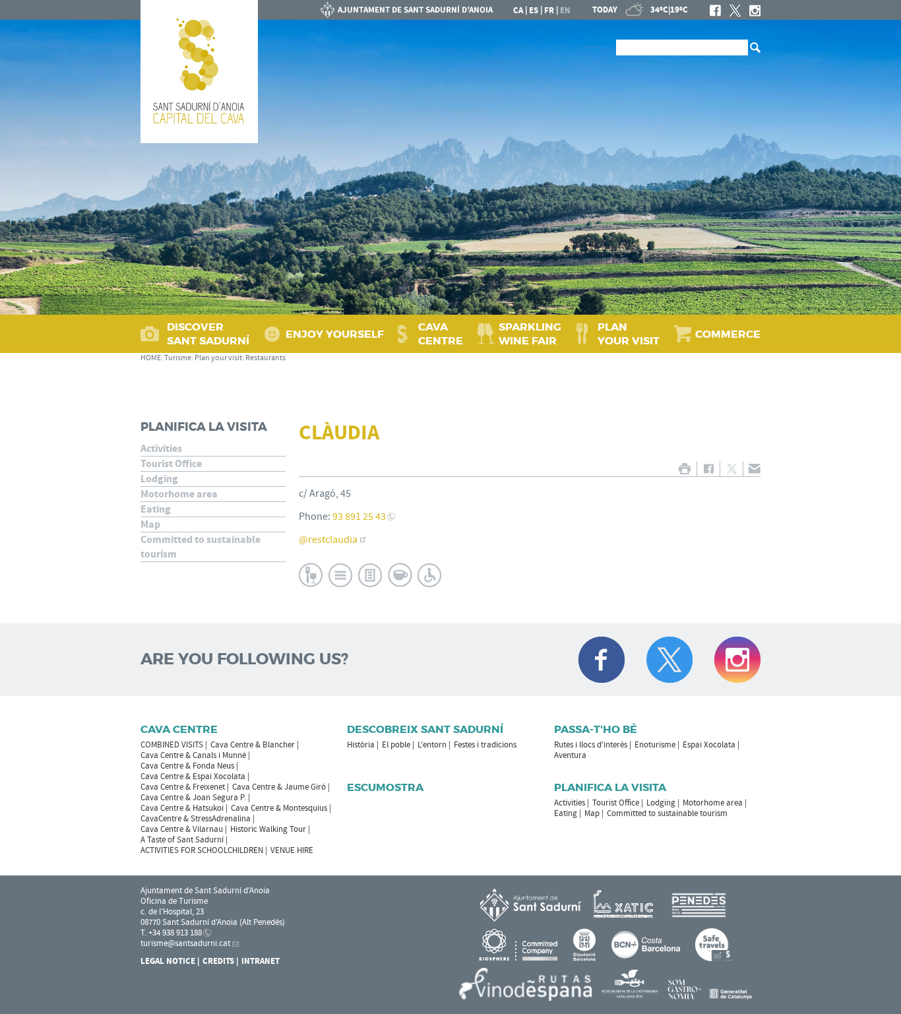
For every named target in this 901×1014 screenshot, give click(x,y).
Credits (218, 961)
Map (150, 524)
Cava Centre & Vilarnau (181, 829)
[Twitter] (735, 10)
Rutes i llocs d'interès (590, 745)
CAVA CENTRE (440, 334)
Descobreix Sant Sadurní (425, 729)
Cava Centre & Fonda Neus (187, 766)
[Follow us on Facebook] (601, 660)
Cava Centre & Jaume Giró (279, 787)
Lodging (159, 479)
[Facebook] (715, 10)
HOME (150, 358)
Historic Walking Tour (268, 829)
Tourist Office (171, 464)
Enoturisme (655, 745)
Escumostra (385, 787)
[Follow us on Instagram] (737, 660)
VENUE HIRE (291, 850)
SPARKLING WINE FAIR (530, 334)
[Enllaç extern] (626, 904)
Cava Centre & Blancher (252, 745)
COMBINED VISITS (171, 745)
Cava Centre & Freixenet (182, 787)
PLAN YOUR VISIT (629, 334)
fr (549, 10)
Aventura (570, 755)
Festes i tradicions (485, 745)
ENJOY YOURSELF (335, 334)
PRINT (684, 468)
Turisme (177, 358)
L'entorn (432, 745)
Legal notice (167, 961)
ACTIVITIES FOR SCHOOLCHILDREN (201, 850)
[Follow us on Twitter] (669, 660)
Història (361, 745)
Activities (161, 448)
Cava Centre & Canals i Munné (193, 755)
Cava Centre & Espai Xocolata (192, 776)
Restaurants (265, 358)
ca (518, 10)
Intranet (260, 961)
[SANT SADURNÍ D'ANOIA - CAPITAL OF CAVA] (199, 71)
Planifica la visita (203, 427)
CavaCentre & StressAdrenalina (195, 818)
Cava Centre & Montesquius (279, 808)
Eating (155, 509)
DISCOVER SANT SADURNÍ (208, 334)
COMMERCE (728, 334)
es (533, 10)
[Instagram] (755, 10)
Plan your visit (218, 358)
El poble (396, 745)
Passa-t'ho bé (595, 729)
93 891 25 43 (359, 516)
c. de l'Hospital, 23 (172, 911)
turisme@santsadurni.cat (185, 943)
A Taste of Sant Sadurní (182, 840)
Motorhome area (179, 494)
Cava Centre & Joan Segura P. (193, 797)
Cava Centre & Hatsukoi (182, 808)
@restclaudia (328, 539)
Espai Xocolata (709, 745)
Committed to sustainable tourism (200, 546)
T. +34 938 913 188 (171, 933)
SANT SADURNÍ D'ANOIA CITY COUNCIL (407, 10)
